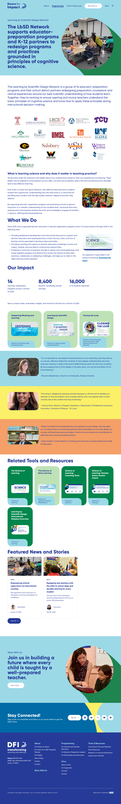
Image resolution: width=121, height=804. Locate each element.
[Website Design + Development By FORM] (103, 792)
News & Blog (39, 758)
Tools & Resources (74, 6)
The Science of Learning (18, 471)
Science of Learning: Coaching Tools (72, 473)
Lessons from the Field (96, 756)
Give (107, 6)
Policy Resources (94, 750)
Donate (64, 774)
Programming (58, 6)
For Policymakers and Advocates (72, 755)
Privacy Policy (53, 792)
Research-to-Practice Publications (100, 753)
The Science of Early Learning (45, 471)
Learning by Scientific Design (57, 316)
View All (13, 621)
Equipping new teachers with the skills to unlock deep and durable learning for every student (60, 587)
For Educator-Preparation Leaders (73, 752)
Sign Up (73, 717)
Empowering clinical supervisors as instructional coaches (23, 586)
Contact (37, 764)
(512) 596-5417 (17, 758)
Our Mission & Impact (42, 747)
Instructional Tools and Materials (99, 747)
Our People (38, 755)
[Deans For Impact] (21, 6)
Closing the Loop (91, 315)
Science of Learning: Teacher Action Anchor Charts (100, 474)
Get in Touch (15, 685)
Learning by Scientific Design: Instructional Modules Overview (20, 515)
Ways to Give (66, 765)
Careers (37, 761)
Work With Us (92, 6)
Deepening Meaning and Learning (22, 316)
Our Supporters (66, 768)
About (46, 6)
